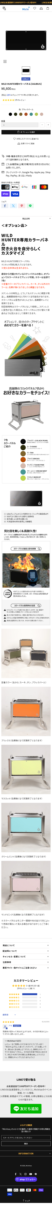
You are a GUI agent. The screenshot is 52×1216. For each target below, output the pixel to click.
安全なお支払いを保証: (10, 182)
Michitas (26, 8)
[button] (9, 100)
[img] (8, 1021)
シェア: (4, 201)
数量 (3, 121)
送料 (9, 95)
